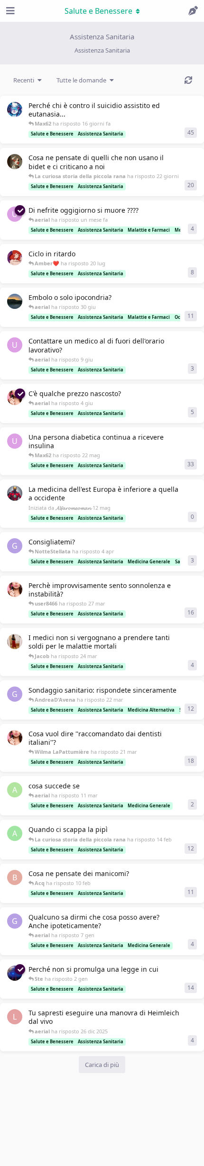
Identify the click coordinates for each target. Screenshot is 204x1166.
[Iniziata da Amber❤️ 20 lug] (14, 257)
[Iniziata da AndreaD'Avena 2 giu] (14, 397)
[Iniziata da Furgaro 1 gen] (14, 973)
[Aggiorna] (188, 80)
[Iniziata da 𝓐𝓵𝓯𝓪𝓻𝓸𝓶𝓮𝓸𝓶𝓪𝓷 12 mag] (14, 493)
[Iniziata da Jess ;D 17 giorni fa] (14, 109)
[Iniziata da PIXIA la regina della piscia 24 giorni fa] (14, 161)
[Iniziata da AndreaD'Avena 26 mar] (14, 589)
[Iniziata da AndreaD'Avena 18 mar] (14, 737)
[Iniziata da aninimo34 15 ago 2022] (14, 301)
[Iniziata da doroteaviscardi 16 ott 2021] (14, 641)
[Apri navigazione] (9, 11)
